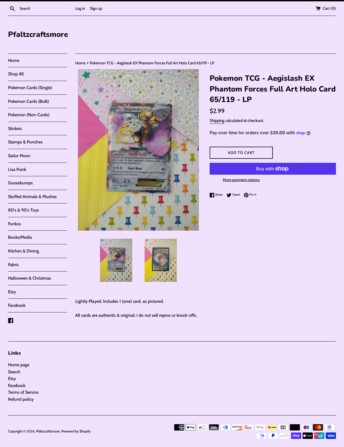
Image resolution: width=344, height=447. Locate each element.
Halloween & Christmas (29, 278)
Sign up (96, 8)
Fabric (13, 264)
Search (14, 371)
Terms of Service (23, 392)
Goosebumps (20, 182)
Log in (80, 8)
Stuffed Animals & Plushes (32, 196)
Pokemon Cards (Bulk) (28, 101)
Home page (18, 364)
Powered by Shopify (76, 431)
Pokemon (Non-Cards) (28, 114)
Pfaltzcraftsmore (38, 34)
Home (13, 60)
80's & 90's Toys (23, 210)
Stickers (15, 128)
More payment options (241, 179)
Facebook (16, 305)
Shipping (217, 120)
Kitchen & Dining (23, 251)
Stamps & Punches (25, 142)
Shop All (16, 73)
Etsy (12, 291)
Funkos (14, 223)
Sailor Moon (19, 155)
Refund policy (21, 399)
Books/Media (20, 237)
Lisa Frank (17, 169)
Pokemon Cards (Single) (30, 87)
